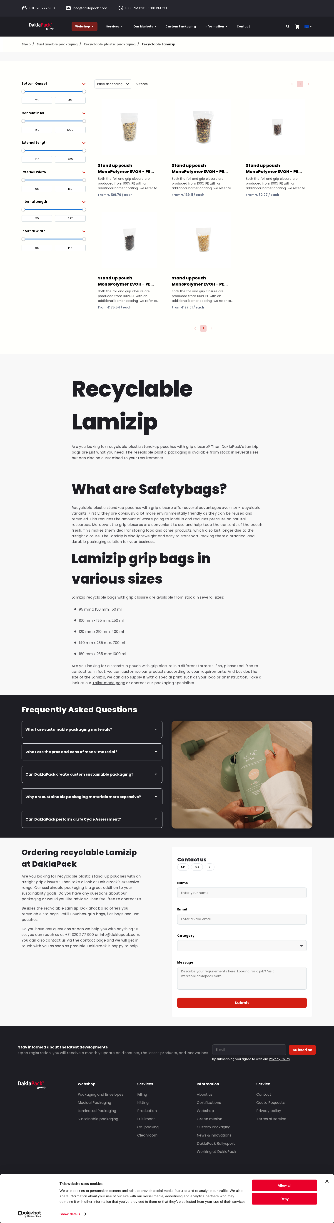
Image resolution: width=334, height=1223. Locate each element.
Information (214, 26)
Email (182, 909)
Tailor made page (108, 682)
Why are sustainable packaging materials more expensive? (83, 796)
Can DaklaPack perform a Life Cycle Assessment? (73, 819)
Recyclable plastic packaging (111, 44)
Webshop (82, 26)
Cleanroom (147, 1135)
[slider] (23, 91)
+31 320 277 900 (42, 8)
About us (204, 1094)
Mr (183, 867)
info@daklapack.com (90, 8)
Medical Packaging (94, 1102)
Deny (284, 1199)
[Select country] (308, 26)
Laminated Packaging (97, 1110)
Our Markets (143, 26)
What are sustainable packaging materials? (68, 729)
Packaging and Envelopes (100, 1094)
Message (185, 962)
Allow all (284, 1185)
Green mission (209, 1119)
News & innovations (214, 1135)
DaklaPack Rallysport (216, 1143)
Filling (142, 1094)
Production (147, 1110)
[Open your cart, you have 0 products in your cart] (297, 26)
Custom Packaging (180, 26)
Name (182, 883)
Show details (70, 1214)
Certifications (209, 1102)
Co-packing (148, 1127)
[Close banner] (327, 1181)
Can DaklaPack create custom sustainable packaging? (79, 774)
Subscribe (302, 1050)
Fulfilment (146, 1119)
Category (185, 935)
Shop (28, 44)
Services (112, 26)
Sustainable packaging (59, 44)
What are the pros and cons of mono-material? (71, 752)
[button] (54, 83)
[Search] (287, 26)
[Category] (242, 945)
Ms (197, 867)
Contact (243, 26)
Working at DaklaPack (216, 1151)
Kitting (143, 1102)
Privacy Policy (279, 1059)
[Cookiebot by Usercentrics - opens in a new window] (29, 1214)
